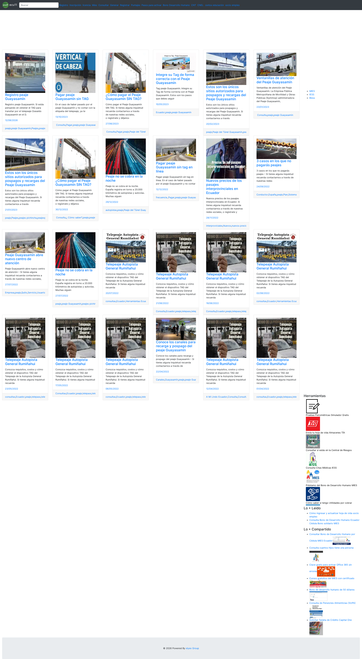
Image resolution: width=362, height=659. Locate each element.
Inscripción (75, 5)
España (272, 194)
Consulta (60, 124)
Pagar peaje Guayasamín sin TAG (72, 97)
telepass (186, 311)
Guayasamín (171, 379)
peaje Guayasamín (21, 128)
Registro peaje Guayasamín (16, 97)
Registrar (125, 5)
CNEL (200, 5)
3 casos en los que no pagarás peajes (274, 163)
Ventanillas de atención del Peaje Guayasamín (275, 80)
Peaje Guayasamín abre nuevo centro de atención (24, 259)
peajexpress (43, 217)
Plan (285, 194)
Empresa (9, 292)
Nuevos (227, 225)
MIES (312, 91)
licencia (87, 5)
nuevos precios (240, 225)
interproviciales (214, 225)
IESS (311, 94)
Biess (312, 97)
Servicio (32, 292)
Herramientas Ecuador (138, 301)
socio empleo (232, 5)
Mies (94, 5)
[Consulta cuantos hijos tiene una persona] (316, 556)
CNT (193, 5)
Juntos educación (214, 5)
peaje (8, 128)
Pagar (69, 124)
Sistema (292, 194)
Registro (63, 5)
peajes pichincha (28, 217)
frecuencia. (162, 197)
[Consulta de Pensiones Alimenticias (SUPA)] (316, 611)
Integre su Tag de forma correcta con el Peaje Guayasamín (175, 79)
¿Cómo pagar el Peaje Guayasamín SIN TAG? (124, 97)
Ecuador (160, 112)
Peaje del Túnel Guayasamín (144, 131)
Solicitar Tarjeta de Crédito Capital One (330, 620)
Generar (114, 5)
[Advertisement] (85, 30)
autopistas (111, 210)
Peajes (35, 128)
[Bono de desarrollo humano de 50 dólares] (318, 596)
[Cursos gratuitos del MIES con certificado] (318, 583)
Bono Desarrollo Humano (176, 5)
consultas (111, 301)
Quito (24, 292)
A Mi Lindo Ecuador (216, 396)
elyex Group (192, 648)
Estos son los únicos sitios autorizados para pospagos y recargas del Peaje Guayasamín (226, 93)
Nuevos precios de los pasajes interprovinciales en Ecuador (224, 187)
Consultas (60, 393)
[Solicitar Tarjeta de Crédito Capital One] (316, 628)
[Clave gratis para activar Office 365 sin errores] (326, 571)
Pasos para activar (151, 5)
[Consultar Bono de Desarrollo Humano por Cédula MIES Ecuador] (342, 540)
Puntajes (135, 5)
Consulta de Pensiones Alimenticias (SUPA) (332, 603)
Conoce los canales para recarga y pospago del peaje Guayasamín (176, 346)
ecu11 (13, 5)
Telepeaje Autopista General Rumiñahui (122, 266)
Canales (160, 379)
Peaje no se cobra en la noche (124, 178)
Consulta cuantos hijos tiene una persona (331, 547)
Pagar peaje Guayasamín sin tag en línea (174, 167)
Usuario (41, 292)
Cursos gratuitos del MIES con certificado (331, 578)
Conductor (262, 194)
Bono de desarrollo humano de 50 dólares (332, 589)
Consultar (103, 5)
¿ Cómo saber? (74, 217)
